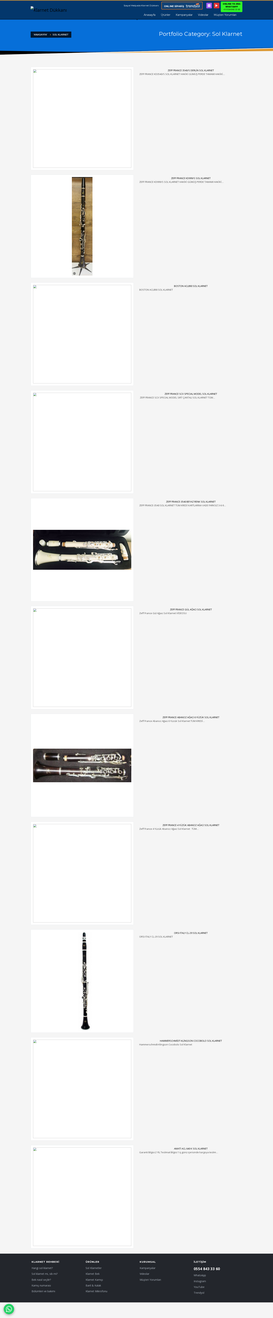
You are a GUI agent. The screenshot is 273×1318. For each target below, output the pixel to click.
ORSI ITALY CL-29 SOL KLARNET (191, 933)
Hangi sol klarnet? (42, 1268)
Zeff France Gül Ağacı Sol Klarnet (191, 609)
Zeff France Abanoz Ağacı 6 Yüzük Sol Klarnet (190, 717)
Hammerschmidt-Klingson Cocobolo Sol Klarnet (191, 1040)
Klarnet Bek (93, 1274)
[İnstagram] (209, 5)
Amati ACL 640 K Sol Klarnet (191, 1148)
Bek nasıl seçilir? (41, 1279)
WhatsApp (200, 1275)
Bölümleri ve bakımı (43, 1291)
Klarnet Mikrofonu (96, 1291)
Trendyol (199, 1292)
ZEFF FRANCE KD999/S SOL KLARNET (191, 178)
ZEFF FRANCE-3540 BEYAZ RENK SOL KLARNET (191, 501)
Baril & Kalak (93, 1285)
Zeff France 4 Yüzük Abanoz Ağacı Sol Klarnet (190, 825)
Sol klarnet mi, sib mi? (45, 1274)
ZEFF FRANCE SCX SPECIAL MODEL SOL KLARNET (191, 393)
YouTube (199, 1287)
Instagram (200, 1281)
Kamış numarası (41, 1285)
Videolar (144, 1274)
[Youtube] (216, 5)
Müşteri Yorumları (150, 1279)
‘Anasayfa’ (40, 34)
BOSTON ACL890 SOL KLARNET (191, 286)
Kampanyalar (147, 1268)
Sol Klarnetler (94, 1268)
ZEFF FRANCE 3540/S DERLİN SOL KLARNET (191, 70)
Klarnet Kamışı (94, 1279)
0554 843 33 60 (207, 1268)
